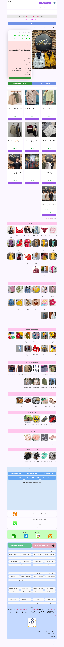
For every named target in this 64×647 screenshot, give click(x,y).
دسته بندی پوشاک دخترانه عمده (32, 283)
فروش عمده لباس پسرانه (48, 477)
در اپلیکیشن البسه (32, 469)
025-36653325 (11, 4)
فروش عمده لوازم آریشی (16, 477)
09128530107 (10, 2)
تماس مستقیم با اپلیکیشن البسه (39, 519)
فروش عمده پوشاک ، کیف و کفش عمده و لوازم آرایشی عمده (27, 609)
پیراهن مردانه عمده (41, 27)
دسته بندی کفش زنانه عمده (32, 394)
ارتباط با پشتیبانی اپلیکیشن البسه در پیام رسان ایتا (39, 514)
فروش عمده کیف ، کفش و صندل (32, 477)
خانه (53, 11)
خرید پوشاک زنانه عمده (12, 11)
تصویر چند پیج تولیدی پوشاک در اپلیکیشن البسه (32, 482)
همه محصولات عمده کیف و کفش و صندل (31, 11)
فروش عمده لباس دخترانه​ (16, 473)
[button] (55, 496)
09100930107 (39, 527)
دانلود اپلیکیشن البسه (45, 3)
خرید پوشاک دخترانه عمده (44, 13)
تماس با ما (18, 13)
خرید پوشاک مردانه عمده (28, 13)
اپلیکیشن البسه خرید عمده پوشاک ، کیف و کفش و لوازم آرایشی (44, 8)
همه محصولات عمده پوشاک (41, 11)
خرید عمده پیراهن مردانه (32, 173)
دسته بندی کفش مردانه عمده (32, 412)
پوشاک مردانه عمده (50, 27)
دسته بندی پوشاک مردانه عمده (32, 362)
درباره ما (22, 13)
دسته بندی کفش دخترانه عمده (32, 431)
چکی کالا (54, 644)
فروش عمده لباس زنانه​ (48, 473)
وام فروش (54, 641)
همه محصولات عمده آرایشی (20, 11)
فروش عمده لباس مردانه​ (32, 473)
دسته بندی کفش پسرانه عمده (32, 449)
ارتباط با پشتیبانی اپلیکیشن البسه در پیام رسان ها (32, 532)
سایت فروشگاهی (28, 16)
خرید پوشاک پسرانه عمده (36, 13)
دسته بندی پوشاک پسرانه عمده (32, 329)
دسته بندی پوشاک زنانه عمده (32, 224)
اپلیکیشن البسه (36, 16)
